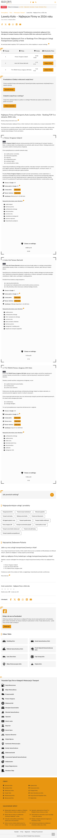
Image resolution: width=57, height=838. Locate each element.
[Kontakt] (33, 2)
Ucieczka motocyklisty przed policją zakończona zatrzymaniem (14, 819)
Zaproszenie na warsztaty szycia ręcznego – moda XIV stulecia (42, 815)
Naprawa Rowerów (10, 734)
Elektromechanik (10, 752)
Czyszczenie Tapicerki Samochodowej (15, 757)
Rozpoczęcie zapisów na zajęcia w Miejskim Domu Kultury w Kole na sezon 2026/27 (16, 811)
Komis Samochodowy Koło (42, 641)
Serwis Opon (9, 730)
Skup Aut (7, 725)
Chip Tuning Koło (39, 656)
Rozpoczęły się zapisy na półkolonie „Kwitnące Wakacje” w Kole (14, 815)
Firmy (11, 12)
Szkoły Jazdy (9, 721)
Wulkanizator (9, 761)
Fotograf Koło (34, 790)
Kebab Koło (33, 798)
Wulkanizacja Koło (9, 795)
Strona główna (4, 12)
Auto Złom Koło (11, 656)
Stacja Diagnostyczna (11, 766)
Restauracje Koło (9, 798)
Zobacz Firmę (48, 56)
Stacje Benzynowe (10, 685)
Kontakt (16, 831)
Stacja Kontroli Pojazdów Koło (38, 795)
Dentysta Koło (8, 785)
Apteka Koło (33, 785)
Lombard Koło (8, 788)
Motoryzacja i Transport (19, 12)
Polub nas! (7, 626)
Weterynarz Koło (9, 790)
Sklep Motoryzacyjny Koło (14, 664)
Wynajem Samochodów (12, 707)
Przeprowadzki (9, 694)
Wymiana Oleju (9, 770)
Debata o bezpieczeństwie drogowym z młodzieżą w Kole (41, 819)
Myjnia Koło (38, 664)
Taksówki (8, 716)
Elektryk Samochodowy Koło (15, 649)
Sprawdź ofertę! (9, 89)
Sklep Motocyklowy (10, 689)
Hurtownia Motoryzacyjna (12, 743)
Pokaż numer (17, 193)
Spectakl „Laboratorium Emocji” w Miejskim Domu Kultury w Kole (40, 811)
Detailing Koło (11, 641)
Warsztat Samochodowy (12, 712)
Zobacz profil (17, 189)
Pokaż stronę (17, 421)
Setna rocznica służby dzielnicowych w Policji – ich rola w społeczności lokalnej (15, 824)
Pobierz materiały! (10, 106)
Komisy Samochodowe (11, 748)
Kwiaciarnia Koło (34, 788)
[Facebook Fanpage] (30, 2)
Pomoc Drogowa (10, 698)
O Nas (21, 831)
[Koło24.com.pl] (6, 2)
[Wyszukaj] (35, 2)
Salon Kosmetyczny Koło (36, 793)
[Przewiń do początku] (53, 834)
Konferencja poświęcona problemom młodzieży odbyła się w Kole (41, 824)
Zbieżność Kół (9, 703)
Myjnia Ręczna (9, 739)
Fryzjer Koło (8, 793)
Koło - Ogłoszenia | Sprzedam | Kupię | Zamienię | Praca (33, 7)
